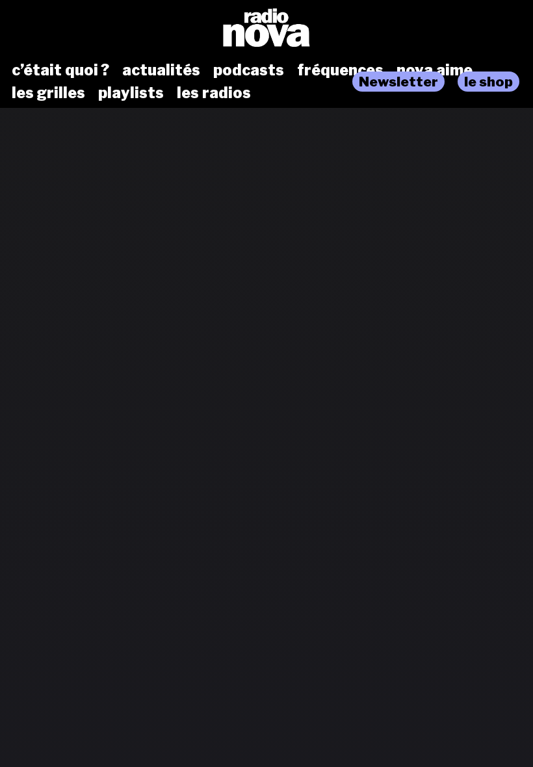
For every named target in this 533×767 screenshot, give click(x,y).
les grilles (48, 93)
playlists (131, 93)
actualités (161, 70)
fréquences (340, 70)
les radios (214, 93)
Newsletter (398, 81)
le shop (488, 81)
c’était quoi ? (60, 70)
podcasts (248, 70)
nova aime (434, 70)
